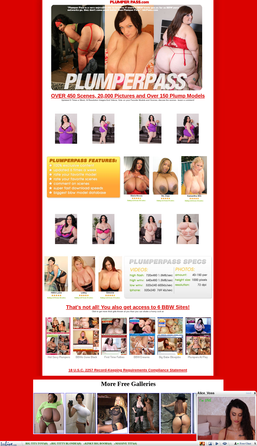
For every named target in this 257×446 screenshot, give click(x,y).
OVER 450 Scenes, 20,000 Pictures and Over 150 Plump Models (128, 96)
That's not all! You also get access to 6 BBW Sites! (128, 307)
